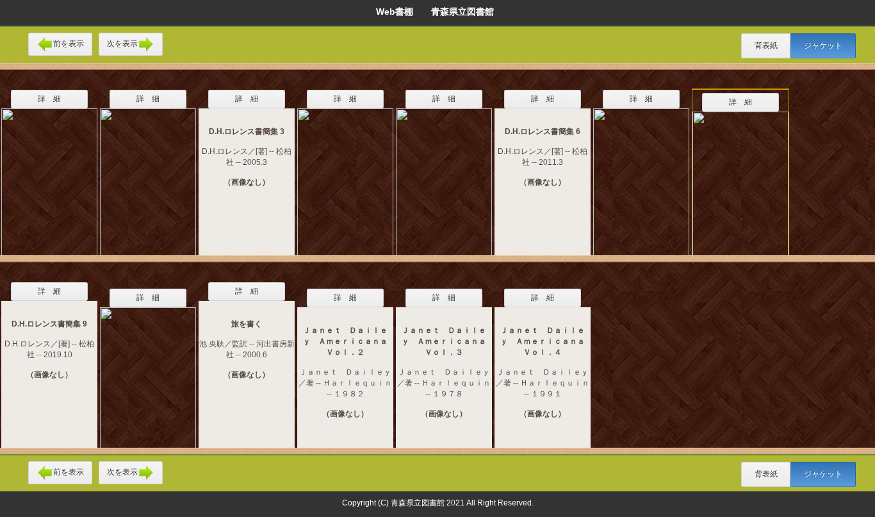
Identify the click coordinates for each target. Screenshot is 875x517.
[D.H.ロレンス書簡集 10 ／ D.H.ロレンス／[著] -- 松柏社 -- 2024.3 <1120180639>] (49, 174)
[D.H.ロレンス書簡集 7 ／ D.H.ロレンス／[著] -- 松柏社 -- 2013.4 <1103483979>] (641, 174)
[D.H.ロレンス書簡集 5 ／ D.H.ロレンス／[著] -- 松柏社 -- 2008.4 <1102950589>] (444, 174)
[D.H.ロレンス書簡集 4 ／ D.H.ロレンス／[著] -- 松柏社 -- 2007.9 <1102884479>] (345, 174)
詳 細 (49, 98)
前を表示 (68, 43)
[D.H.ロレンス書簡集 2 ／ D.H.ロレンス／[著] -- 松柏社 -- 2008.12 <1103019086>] (148, 174)
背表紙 (766, 45)
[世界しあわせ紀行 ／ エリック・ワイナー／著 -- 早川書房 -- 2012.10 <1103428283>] (148, 369)
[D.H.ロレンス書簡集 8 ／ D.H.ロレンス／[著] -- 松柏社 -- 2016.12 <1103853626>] (740, 177)
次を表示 (122, 43)
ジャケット (823, 45)
